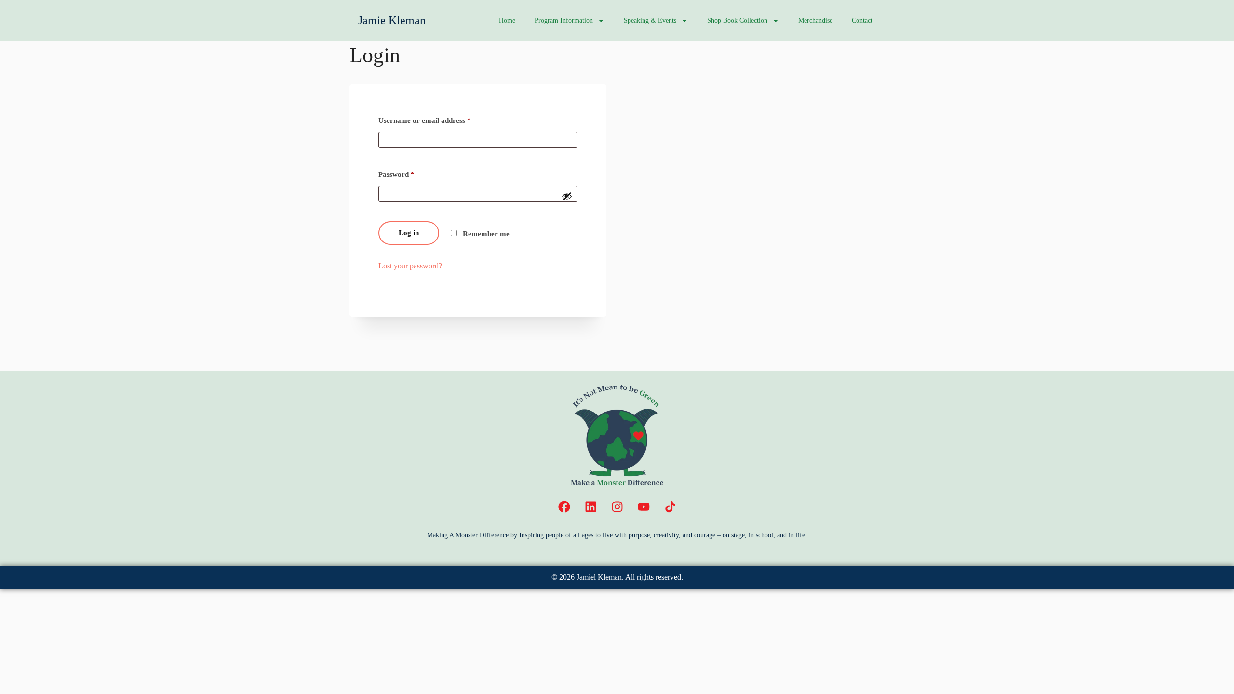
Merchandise (815, 20)
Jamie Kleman (392, 20)
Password (396, 174)
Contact (862, 20)
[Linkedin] (590, 507)
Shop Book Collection (737, 20)
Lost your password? (410, 266)
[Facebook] (564, 507)
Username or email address (424, 120)
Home (507, 20)
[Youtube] (643, 507)
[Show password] (567, 196)
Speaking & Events (650, 20)
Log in (409, 233)
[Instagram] (617, 507)
